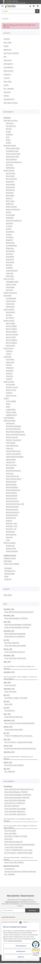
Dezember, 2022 (9, 609)
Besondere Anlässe (10, 145)
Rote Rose (9, 265)
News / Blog (7, 42)
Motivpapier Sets (9, 571)
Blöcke (6, 576)
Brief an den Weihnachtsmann (15, 434)
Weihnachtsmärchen (12, 501)
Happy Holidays (11, 459)
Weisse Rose (10, 276)
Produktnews (8, 786)
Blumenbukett (10, 184)
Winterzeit (9, 537)
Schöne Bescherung (12, 476)
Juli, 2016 (6, 701)
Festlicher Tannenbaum (13, 440)
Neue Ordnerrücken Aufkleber (14, 765)
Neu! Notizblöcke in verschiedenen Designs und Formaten (19, 667)
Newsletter (7, 92)
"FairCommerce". (9, 710)
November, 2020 (9, 655)
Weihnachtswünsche (12, 512)
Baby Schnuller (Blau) (13, 148)
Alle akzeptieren (21, 946)
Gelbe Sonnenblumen (13, 209)
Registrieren (7, 49)
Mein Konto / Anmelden (11, 53)
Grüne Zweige (10, 215)
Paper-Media (8, 595)
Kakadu (8, 404)
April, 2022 (7, 622)
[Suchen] (37, 11)
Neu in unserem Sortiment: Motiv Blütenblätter (19, 723)
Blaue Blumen (10, 176)
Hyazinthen (9, 223)
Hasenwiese (10, 218)
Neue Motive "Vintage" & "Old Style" (15, 698)
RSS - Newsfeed (9, 88)
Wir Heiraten (10, 318)
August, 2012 (8, 762)
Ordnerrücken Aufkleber (11, 564)
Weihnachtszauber (12, 515)
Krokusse (9, 234)
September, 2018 (9, 672)
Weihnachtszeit (11, 518)
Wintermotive (10, 306)
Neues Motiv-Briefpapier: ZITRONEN (16, 618)
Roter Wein (9, 165)
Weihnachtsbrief (11, 482)
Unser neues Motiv (10, 691)
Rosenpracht (10, 259)
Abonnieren (32, 910)
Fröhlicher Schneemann (13, 454)
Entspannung (10, 545)
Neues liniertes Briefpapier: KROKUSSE (16, 627)
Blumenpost (10, 193)
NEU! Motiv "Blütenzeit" (11, 643)
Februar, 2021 (8, 649)
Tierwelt (6, 398)
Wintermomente (11, 534)
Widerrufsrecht (8, 71)
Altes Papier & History (10, 103)
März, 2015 (7, 714)
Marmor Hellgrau (11, 343)
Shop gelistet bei (9, 99)
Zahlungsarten (8, 64)
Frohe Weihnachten (12, 445)
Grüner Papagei (11, 401)
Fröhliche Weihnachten (13, 451)
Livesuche (7, 78)
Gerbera (8, 212)
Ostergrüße (9, 370)
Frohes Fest (9, 448)
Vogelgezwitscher (11, 415)
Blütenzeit (9, 198)
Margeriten (9, 240)
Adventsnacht (10, 423)
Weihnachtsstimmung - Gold (15, 504)
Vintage (8, 131)
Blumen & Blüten (9, 170)
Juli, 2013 (6, 733)
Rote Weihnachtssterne (13, 470)
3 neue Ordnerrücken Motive (13, 729)
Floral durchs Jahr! (10, 685)
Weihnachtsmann (11, 498)
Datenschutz (8, 60)
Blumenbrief (10, 181)
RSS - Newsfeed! (9, 771)
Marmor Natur (10, 345)
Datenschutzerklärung (12, 902)
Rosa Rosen (9, 254)
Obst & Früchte (8, 348)
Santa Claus (9, 473)
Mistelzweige (10, 468)
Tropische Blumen (12, 270)
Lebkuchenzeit (10, 462)
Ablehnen (21, 957)
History (8, 140)
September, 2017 (9, 689)
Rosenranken (10, 262)
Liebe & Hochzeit (9, 309)
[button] (30, 6)
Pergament (9, 134)
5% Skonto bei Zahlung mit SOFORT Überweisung (20, 748)
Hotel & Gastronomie (10, 293)
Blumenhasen (10, 190)
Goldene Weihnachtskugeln (14, 457)
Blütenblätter (10, 195)
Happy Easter (10, 362)
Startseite (7, 39)
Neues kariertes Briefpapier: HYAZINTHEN (17, 624)
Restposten (8, 579)
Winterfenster (10, 532)
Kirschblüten (10, 231)
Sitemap (6, 95)
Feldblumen (10, 204)
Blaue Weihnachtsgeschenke (15, 432)
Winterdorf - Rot (11, 529)
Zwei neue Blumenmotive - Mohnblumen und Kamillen (18, 758)
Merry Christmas (11, 465)
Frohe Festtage (10, 443)
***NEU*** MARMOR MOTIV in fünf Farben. (18, 736)
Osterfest (9, 365)
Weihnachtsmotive (9, 420)
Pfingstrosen (10, 248)
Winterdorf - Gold (11, 526)
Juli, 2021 (6, 640)
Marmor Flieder (11, 337)
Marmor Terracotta (12, 334)
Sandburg (9, 393)
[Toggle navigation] (2, 5)
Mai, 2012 (7, 768)
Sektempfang (10, 168)
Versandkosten (8, 67)
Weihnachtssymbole (12, 507)
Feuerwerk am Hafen (12, 156)
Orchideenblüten (11, 245)
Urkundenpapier (9, 418)
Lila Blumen (9, 237)
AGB (5, 56)
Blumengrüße (10, 187)
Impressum (7, 74)
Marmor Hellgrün (11, 329)
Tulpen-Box (9, 273)
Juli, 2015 (6, 708)
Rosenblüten (10, 256)
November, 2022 (9, 615)
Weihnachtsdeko (11, 484)
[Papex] (10, 6)
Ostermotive (7, 356)
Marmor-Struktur (9, 320)
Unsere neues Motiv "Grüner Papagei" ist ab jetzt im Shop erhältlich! (20, 678)
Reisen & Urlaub (9, 381)
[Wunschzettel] (34, 6)
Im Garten (9, 226)
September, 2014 (9, 720)
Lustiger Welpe (10, 409)
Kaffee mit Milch (11, 284)
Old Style (9, 129)
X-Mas (8, 540)
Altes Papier (10, 123)
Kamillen (9, 229)
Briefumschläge (9, 574)
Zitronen (8, 354)
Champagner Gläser (12, 151)
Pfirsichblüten (10, 251)
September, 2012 (9, 752)
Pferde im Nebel (11, 412)
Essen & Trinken (9, 279)
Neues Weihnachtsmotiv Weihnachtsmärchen (19, 612)
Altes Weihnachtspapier (13, 426)
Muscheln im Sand (12, 387)
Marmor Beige (10, 323)
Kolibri (8, 407)
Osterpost (9, 379)
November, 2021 (9, 631)
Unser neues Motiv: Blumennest (14, 652)
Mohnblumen (10, 243)
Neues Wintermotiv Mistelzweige (14, 633)
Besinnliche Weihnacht (13, 429)
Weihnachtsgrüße (11, 495)
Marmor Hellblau (11, 331)
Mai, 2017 (7, 695)
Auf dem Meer (10, 384)
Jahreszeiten (8, 295)
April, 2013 (7, 739)
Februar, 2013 (8, 745)
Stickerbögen (8, 561)
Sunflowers (9, 268)
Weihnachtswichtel (12, 509)
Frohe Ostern (10, 359)
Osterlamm (9, 376)
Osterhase (9, 373)
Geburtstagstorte (11, 159)
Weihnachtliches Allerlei (13, 479)
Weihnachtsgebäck (12, 487)
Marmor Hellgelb (11, 326)
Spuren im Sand (11, 395)
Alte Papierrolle (11, 126)
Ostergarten (10, 368)
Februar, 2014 (8, 727)
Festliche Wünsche (12, 437)
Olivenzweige (10, 287)
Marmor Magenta (11, 340)
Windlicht (9, 520)
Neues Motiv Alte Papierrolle (13, 717)
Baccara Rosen (10, 173)
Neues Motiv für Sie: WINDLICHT (14, 636)
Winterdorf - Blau (11, 523)
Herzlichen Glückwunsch (14, 162)
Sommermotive (11, 301)
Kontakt (6, 46)
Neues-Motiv (8, 704)
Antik (7, 137)
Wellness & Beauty (9, 543)
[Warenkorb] (37, 6)
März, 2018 (7, 682)
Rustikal (8, 143)
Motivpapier (8, 568)
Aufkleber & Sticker (10, 558)
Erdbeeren (9, 351)
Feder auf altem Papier (13, 154)
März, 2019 (7, 662)
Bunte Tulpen (10, 201)
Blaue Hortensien (11, 179)
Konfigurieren (20, 951)
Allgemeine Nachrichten (11, 866)
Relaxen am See (11, 390)
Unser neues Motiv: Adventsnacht (15, 658)
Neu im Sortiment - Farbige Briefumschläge (18, 742)
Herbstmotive (10, 304)
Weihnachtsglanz (11, 493)
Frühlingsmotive (11, 298)
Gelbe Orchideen (11, 206)
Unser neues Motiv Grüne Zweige (15, 645)
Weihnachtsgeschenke (13, 490)
